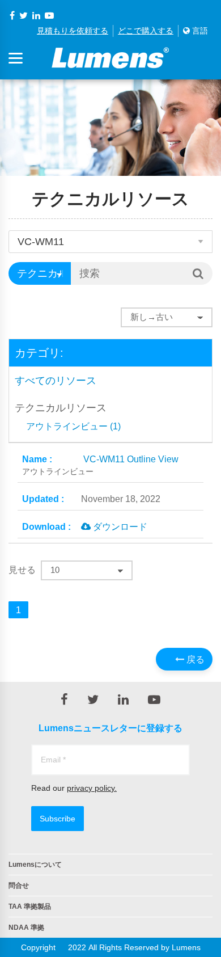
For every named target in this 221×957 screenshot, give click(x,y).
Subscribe (57, 819)
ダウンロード (119, 526)
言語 (199, 31)
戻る (194, 659)
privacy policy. (92, 788)
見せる (22, 569)
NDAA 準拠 (26, 927)
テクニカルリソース (61, 408)
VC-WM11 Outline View (100, 464)
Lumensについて (35, 864)
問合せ (18, 885)
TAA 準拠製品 (29, 906)
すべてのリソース (55, 381)
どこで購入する (145, 31)
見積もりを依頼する (72, 31)
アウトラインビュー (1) (73, 426)
